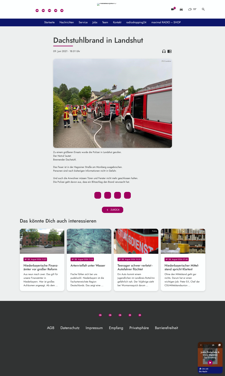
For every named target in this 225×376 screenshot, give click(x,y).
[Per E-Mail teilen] (127, 195)
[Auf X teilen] (107, 195)
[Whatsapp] (35, 9)
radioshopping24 (136, 22)
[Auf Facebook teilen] (97, 195)
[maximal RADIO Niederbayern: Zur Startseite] (112, 9)
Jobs (94, 22)
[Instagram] (48, 9)
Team (105, 22)
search (203, 9)
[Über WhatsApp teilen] (117, 195)
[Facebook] (41, 9)
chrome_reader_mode (169, 51)
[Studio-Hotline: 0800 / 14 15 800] (29, 9)
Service (83, 22)
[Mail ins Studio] (23, 9)
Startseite (49, 22)
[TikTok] (66, 9)
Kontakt (117, 22)
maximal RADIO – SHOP (166, 22)
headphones (164, 51)
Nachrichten (67, 22)
